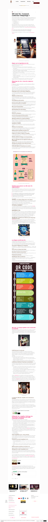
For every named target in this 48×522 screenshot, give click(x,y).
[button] (38, 6)
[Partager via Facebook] (12, 478)
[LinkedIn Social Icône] (23, 498)
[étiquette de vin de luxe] (13, 487)
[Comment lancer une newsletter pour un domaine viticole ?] (34, 487)
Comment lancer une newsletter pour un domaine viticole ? (34, 491)
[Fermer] (47, 520)
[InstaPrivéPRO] (27, 498)
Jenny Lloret (32, 495)
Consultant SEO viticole (11, 500)
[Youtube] (19, 498)
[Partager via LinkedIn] (15, 478)
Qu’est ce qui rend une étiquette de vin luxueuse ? (13, 491)
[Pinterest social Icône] (21, 498)
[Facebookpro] (25, 498)
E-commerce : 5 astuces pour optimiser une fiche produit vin (24, 491)
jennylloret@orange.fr (33, 497)
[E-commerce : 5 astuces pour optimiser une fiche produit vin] (24, 487)
